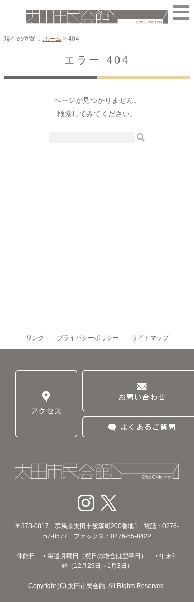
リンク (35, 338)
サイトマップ (150, 338)
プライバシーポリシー (88, 338)
